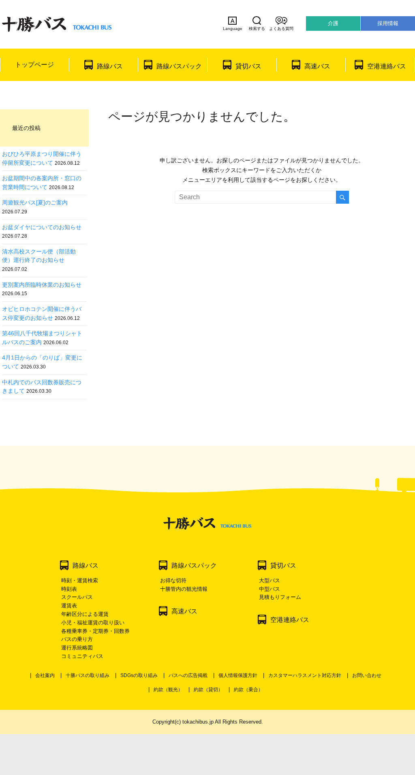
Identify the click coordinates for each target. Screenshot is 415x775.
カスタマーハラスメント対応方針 (304, 675)
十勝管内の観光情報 (184, 589)
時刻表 (69, 589)
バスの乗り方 (77, 639)
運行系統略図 (77, 648)
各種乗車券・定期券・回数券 (95, 631)
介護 (333, 23)
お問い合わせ (366, 675)
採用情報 (387, 23)
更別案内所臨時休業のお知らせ (41, 284)
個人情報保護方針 (237, 675)
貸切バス (248, 66)
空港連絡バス (386, 66)
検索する (257, 28)
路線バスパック (179, 66)
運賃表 (69, 606)
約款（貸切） (208, 689)
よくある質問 (281, 28)
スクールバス (77, 597)
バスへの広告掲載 (188, 675)
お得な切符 (173, 580)
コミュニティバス (82, 656)
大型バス (269, 580)
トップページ (34, 64)
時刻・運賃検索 (79, 580)
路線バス (110, 66)
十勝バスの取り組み (87, 675)
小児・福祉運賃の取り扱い (92, 623)
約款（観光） (168, 689)
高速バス (317, 66)
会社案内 (45, 675)
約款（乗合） (248, 689)
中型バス (269, 589)
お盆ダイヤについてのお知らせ (41, 227)
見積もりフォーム (280, 597)
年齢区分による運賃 (85, 614)
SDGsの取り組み (139, 675)
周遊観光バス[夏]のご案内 (35, 202)
